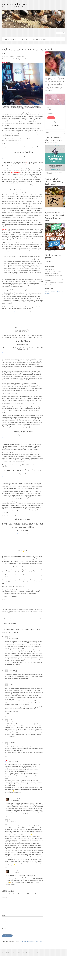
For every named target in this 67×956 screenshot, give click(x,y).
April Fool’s (39, 619)
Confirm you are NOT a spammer (11, 938)
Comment (5, 897)
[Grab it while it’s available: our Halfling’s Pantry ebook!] (55, 187)
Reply (6, 666)
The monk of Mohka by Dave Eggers (23, 611)
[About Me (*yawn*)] (55, 52)
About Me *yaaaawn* (26, 39)
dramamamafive (9, 56)
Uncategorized (19, 59)
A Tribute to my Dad (49, 269)
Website (4, 928)
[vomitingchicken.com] (33, 18)
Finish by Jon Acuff (13, 609)
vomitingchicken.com (14, 4)
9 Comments (30, 59)
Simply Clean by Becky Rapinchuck (27, 609)
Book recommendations (9, 59)
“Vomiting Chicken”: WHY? (10, 39)
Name (4, 915)
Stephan (11, 684)
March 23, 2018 (20, 56)
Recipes (43, 39)
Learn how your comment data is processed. (32, 941)
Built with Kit (55, 125)
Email (4, 922)
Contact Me (36, 39)
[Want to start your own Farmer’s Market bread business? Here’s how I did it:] (55, 223)
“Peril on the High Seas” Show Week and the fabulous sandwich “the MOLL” (12, 621)
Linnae (11, 820)
